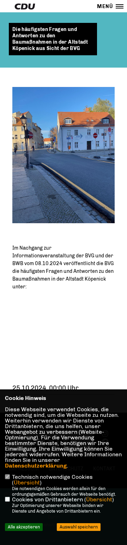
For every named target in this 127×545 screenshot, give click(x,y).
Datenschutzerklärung (36, 465)
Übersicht (27, 482)
